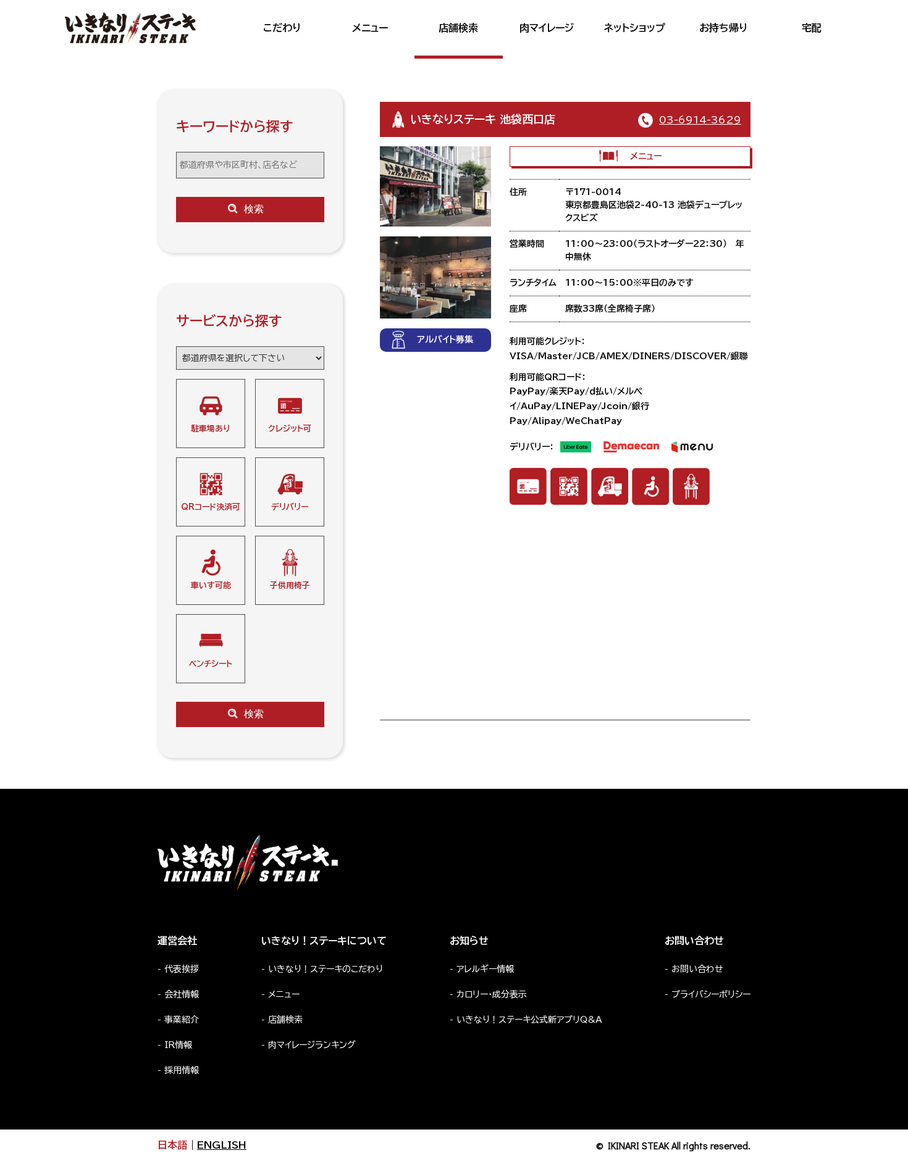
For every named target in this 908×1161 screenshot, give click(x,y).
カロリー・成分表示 (491, 994)
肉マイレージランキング (312, 1045)
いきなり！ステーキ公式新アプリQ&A (529, 1019)
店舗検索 (458, 28)
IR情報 (178, 1045)
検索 (254, 209)
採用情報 (181, 1070)
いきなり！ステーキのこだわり (325, 969)
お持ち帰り (723, 28)
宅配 (812, 28)
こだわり (282, 28)
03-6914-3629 (700, 120)
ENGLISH (221, 1145)
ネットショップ (634, 28)
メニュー (370, 28)
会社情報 (181, 994)
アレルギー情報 (485, 969)
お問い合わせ (697, 969)
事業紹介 (181, 1019)
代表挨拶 (181, 969)
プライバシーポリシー (710, 994)
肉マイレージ (546, 28)
